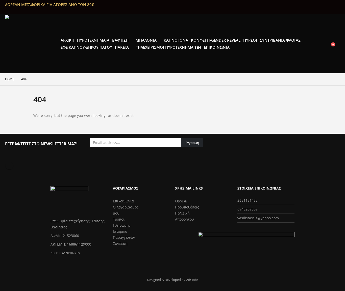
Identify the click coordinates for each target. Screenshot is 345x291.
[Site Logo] (30, 43)
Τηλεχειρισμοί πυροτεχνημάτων (168, 47)
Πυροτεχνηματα (93, 40)
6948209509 (247, 209)
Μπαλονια (146, 40)
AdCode (192, 280)
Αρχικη (67, 40)
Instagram (9, 165)
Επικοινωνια (217, 47)
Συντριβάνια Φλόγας (280, 40)
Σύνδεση (120, 243)
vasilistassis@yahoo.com (258, 218)
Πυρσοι (250, 40)
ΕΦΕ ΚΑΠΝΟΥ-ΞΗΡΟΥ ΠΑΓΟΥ (86, 47)
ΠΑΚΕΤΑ (122, 47)
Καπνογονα (176, 40)
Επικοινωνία (123, 201)
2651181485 (247, 200)
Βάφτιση (120, 40)
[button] (336, 40)
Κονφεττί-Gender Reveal (216, 40)
